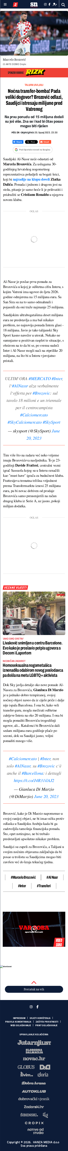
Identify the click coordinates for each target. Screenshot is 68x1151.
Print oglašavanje (46, 1025)
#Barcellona (32, 773)
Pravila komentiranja (18, 1022)
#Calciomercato (34, 415)
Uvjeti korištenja (40, 1018)
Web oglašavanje (21, 1025)
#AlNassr (20, 385)
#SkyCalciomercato (25, 422)
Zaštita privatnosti (47, 1022)
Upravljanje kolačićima (34, 1034)
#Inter (57, 378)
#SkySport (51, 422)
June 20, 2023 (46, 796)
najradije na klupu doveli (31, 179)
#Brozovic (41, 393)
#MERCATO (40, 378)
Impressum (19, 1018)
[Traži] (63, 4)
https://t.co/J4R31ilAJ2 (34, 780)
